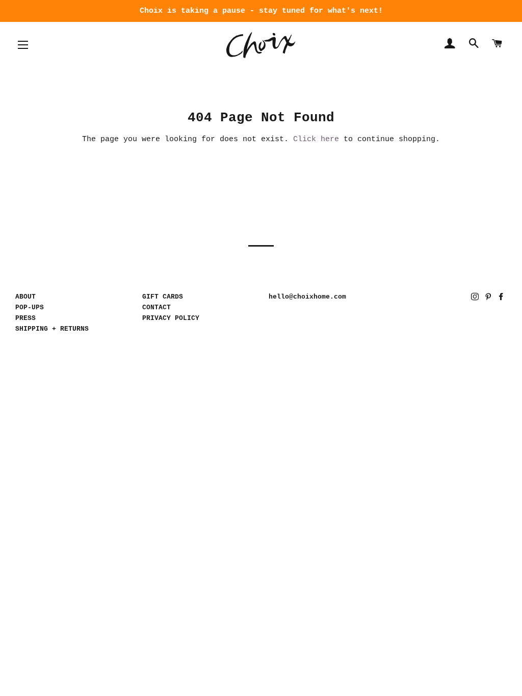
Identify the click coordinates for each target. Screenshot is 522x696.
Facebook (502, 298)
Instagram (476, 298)
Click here (316, 139)
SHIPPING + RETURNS (52, 329)
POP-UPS (29, 307)
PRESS (25, 318)
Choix (260, 45)
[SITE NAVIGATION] (23, 45)
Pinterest (489, 298)
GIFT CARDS (162, 297)
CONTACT (156, 307)
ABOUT (25, 297)
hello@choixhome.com (307, 297)
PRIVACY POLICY (170, 318)
